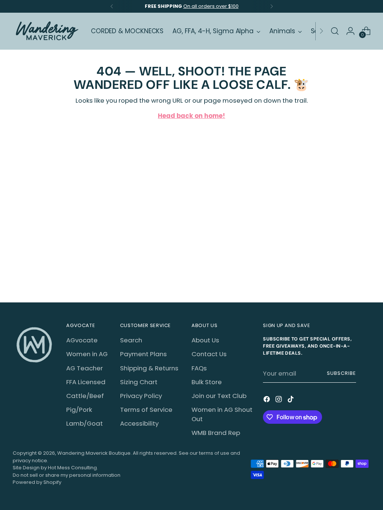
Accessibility (139, 423)
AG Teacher (84, 368)
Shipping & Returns (149, 368)
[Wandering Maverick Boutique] (46, 31)
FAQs (199, 368)
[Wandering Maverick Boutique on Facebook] (267, 400)
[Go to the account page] (350, 31)
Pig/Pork (79, 409)
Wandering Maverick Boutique (94, 453)
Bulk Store (207, 381)
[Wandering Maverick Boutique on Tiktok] (291, 400)
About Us (205, 340)
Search (131, 340)
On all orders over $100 (211, 6)
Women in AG (87, 353)
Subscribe (341, 373)
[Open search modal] (334, 31)
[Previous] (112, 6)
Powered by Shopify (37, 482)
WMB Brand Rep (216, 432)
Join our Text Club (219, 395)
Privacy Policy (141, 395)
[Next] (271, 6)
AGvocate (82, 340)
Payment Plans (143, 353)
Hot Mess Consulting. (73, 467)
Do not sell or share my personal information (66, 475)
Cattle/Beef (85, 395)
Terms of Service (146, 409)
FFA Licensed (85, 381)
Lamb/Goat (84, 423)
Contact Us (209, 353)
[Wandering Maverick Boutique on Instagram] (279, 400)
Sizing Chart (138, 381)
